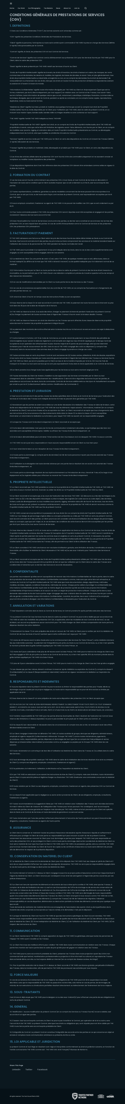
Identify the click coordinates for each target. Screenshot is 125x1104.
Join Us (76, 8)
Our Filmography (34, 8)
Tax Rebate (48, 8)
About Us (67, 8)
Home (12, 8)
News (58, 8)
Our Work (21, 8)
